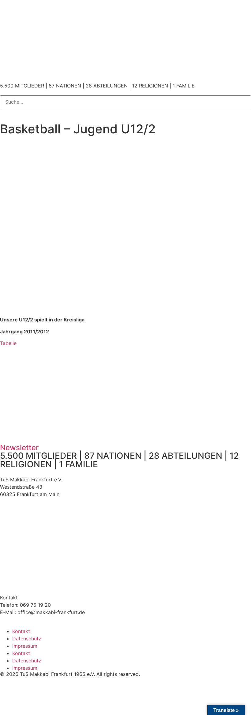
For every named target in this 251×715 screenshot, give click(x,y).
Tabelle (8, 343)
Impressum (24, 646)
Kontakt (21, 631)
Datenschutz (26, 638)
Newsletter (19, 447)
